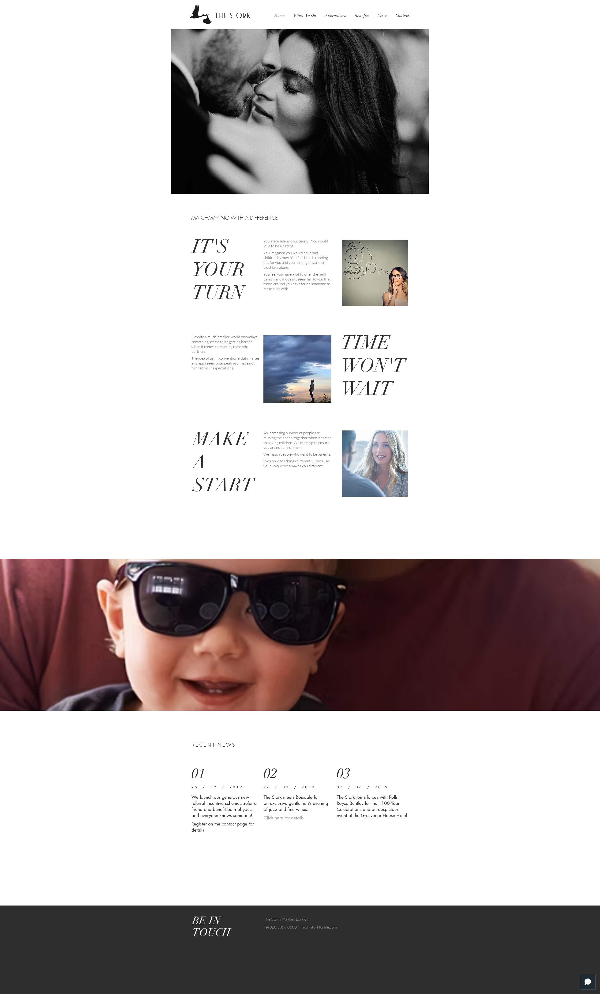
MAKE (220, 439)
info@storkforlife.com (319, 927)
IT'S (210, 246)
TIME (365, 342)
